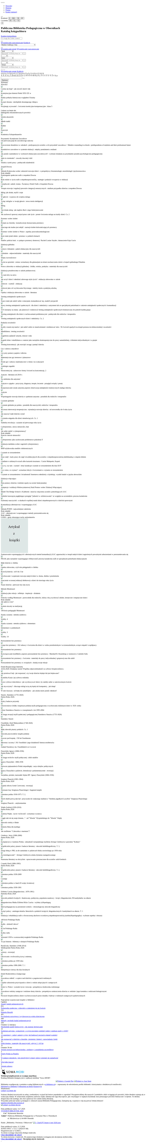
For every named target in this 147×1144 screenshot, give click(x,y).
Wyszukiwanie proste (8, 49)
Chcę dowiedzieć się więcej (11, 1135)
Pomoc (8, 10)
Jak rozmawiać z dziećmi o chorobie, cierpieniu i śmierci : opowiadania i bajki (29, 1039)
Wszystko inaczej (7, 1062)
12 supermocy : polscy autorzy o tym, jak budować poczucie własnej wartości (29, 1035)
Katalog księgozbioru (8, 36)
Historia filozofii (7, 1012)
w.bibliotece (50, 1084)
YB (18, 18)
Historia (8, 8)
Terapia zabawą (6, 1066)
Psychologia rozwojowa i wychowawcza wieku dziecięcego (23, 1016)
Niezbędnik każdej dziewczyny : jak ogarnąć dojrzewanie (22, 1027)
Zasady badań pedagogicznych (12, 1004)
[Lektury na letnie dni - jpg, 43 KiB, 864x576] (11, 1105)
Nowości (9, 6)
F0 (10, 21)
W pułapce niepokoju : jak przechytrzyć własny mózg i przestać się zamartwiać (29, 1058)
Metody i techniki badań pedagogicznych (16, 1021)
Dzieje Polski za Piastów (10, 1054)
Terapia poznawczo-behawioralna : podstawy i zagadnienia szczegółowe (27, 1050)
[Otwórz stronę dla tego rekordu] (73, 87)
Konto (11, 12)
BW (13, 18)
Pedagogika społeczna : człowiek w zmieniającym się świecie (23, 1008)
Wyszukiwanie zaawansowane (12, 43)
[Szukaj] (2, 41)
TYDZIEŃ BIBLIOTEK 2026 (12, 1111)
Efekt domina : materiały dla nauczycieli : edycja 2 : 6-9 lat (22, 1043)
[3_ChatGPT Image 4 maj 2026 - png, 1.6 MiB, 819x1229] (47, 1123)
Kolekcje (27, 43)
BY (22, 18)
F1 (14, 21)
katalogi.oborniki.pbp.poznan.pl (12, 1103)
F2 (18, 21)
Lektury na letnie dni (8, 1091)
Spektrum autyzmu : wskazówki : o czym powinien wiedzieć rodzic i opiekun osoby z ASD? (34, 1031)
